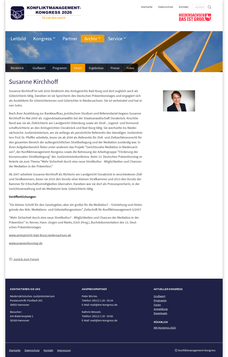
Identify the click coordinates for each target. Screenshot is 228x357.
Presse (115, 68)
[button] (54, 37)
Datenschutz (165, 7)
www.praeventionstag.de (25, 243)
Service (115, 38)
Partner (70, 38)
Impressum (64, 350)
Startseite (146, 7)
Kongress (42, 38)
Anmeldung (161, 309)
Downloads (160, 313)
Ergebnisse (96, 68)
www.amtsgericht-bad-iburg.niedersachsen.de (40, 235)
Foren (78, 68)
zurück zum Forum (26, 259)
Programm (60, 68)
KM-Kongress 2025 (165, 327)
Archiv (90, 38)
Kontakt (183, 7)
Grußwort (39, 68)
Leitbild (18, 38)
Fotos (130, 68)
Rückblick (17, 68)
